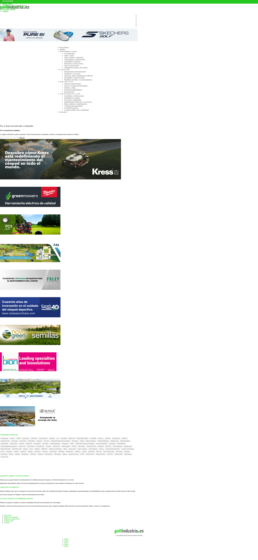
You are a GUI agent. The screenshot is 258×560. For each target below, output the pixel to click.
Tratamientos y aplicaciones (74, 59)
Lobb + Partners (82, 449)
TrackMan (93, 438)
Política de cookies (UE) (12, 519)
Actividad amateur (71, 108)
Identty (65, 454)
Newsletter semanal (8, 9)
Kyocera (48, 446)
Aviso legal (7, 515)
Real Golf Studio (5, 449)
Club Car (100, 438)
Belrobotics (69, 451)
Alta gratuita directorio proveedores (14, 6)
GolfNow (77, 451)
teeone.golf (25, 438)
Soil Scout (37, 451)
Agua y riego (69, 55)
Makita (11, 454)
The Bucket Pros (91, 446)
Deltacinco (75, 441)
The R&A (45, 443)
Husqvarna (65, 443)
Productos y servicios (72, 74)
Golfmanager (4, 438)
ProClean (127, 451)
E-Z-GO (46, 441)
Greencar (45, 451)
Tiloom (74, 446)
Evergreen (112, 443)
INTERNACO (121, 443)
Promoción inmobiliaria (73, 90)
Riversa (12, 438)
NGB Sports (127, 454)
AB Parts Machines (103, 441)
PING (72, 443)
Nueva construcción (71, 65)
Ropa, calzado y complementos (75, 104)
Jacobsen (107, 438)
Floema (101, 449)
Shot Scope (81, 446)
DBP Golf (44, 449)
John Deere (34, 438)
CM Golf (98, 451)
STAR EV (33, 454)
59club (82, 441)
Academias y (74, 96)
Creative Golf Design (128, 449)
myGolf (16, 451)
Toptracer (39, 441)
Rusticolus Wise (100, 454)
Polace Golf (22, 446)
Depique (37, 449)
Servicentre (23, 441)
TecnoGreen (56, 446)
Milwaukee (57, 454)
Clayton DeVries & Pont (113, 449)
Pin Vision (119, 451)
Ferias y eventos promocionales (76, 86)
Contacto (5, 11)
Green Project (40, 446)
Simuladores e (72, 98)
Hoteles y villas (70, 88)
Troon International (101, 443)
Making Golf (128, 446)
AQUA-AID (13, 443)
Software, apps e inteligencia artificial (78, 76)
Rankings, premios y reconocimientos (78, 80)
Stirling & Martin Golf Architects (60, 441)
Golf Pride (91, 451)
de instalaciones (75, 72)
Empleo (62, 49)
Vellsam (30, 451)
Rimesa (25, 449)
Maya (65, 449)
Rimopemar (25, 454)
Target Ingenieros (55, 443)
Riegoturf (9, 451)
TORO (18, 438)
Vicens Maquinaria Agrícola (9, 446)
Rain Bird (64, 438)
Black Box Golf (16, 449)
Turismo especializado (72, 84)
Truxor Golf (4, 457)
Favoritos (63, 112)
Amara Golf (72, 449)
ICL (58, 438)
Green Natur (53, 451)
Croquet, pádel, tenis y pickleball (76, 110)
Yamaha (21, 443)
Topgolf (17, 454)
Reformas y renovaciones (73, 63)
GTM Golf (29, 443)
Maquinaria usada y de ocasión (75, 68)
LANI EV (110, 454)
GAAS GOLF (90, 454)
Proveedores (64, 47)
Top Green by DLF (108, 451)
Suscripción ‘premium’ (10, 7)
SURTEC (124, 438)
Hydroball (61, 451)
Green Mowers (43, 438)
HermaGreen (48, 454)
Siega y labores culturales (73, 57)
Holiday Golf (114, 441)
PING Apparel (66, 446)
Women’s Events (73, 454)
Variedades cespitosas (72, 61)
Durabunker (37, 443)
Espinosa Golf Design (55, 449)
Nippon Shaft (118, 454)
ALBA (82, 454)
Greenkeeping (69, 53)
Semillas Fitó (116, 438)
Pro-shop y (72, 100)
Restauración (69, 92)
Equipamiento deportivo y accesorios (78, 102)
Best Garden (30, 446)
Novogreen (14, 441)
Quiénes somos (7, 4)
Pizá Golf (108, 446)
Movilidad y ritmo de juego (74, 78)
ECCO (3, 451)
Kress (31, 449)
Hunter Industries (91, 441)
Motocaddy (31, 441)
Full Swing (4, 454)
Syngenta (52, 438)
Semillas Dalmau (125, 441)
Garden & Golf (5, 441)
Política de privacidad (11, 517)
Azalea (84, 451)
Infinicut (40, 454)
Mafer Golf (72, 438)
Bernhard (101, 446)
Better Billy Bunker (82, 438)
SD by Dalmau (93, 449)
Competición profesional (73, 106)
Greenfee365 (4, 443)
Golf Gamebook (117, 446)
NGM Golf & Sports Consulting (85, 443)
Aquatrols (23, 451)
